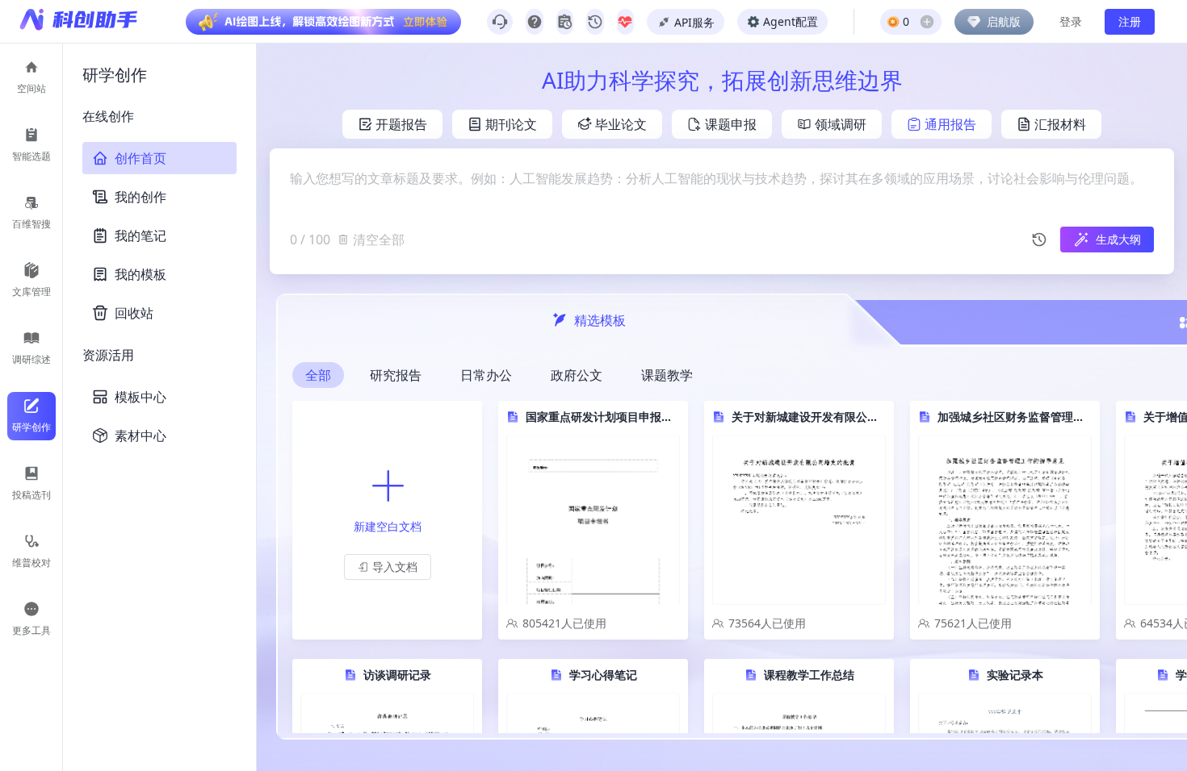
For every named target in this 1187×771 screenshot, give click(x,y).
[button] (387, 567)
